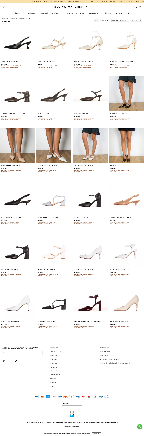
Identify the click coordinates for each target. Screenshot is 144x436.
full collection (56, 13)
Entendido (96, 433)
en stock (128, 13)
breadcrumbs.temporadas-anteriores (15, 18)
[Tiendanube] (72, 427)
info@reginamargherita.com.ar (109, 359)
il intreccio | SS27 (18, 13)
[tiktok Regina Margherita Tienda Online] (16, 361)
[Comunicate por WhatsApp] (139, 426)
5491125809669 (105, 351)
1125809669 (104, 355)
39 (95, 20)
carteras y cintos (93, 13)
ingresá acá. (97, 422)
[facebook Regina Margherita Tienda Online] (10, 361)
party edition (32, 13)
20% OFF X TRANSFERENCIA (27, 1)
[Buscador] (4, 7)
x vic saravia (80, 13)
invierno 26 (44, 13)
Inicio (3, 18)
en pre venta (118, 13)
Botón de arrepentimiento (110, 422)
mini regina (69, 13)
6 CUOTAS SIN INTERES (44, 1)
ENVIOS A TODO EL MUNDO (61, 1)
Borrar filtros (104, 20)
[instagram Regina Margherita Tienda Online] (4, 361)
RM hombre (107, 13)
